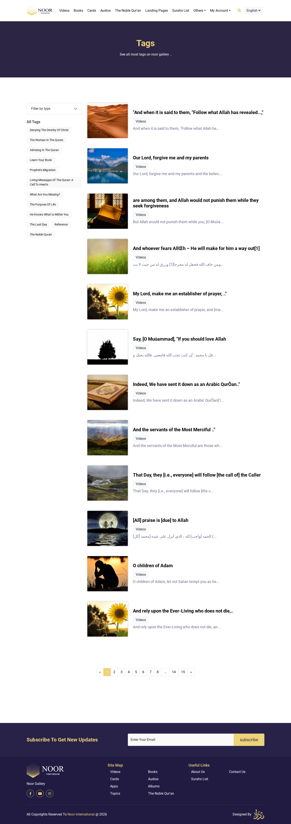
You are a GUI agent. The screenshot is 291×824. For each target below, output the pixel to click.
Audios (105, 11)
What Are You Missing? (45, 194)
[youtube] (40, 793)
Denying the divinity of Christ (49, 130)
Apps (114, 786)
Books (78, 11)
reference (61, 224)
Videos (64, 11)
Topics (115, 793)
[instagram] (49, 793)
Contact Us (237, 772)
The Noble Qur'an (128, 11)
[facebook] (30, 793)
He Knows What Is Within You (49, 214)
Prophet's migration (43, 170)
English (252, 11)
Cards (91, 11)
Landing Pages (156, 11)
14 (174, 672)
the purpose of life (43, 204)
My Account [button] (219, 11)
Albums (154, 786)
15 (183, 672)
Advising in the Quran (44, 150)
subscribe (249, 739)
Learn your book (41, 160)
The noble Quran (41, 234)
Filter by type (40, 109)
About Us (198, 772)
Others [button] (198, 11)
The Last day (38, 224)
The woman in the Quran (46, 140)
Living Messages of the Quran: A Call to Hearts (51, 182)
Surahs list (180, 11)
